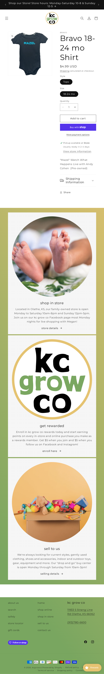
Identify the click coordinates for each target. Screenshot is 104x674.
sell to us (43, 623)
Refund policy (72, 667)
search (12, 609)
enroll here (49, 451)
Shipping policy (65, 670)
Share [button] (67, 192)
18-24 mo (69, 94)
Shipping (64, 71)
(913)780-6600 (76, 622)
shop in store (46, 616)
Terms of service (46, 670)
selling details (49, 573)
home (41, 603)
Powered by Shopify (52, 668)
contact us (44, 630)
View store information (77, 151)
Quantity (64, 101)
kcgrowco (37, 668)
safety (11, 616)
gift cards (14, 630)
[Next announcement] (98, 4)
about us (13, 603)
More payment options (78, 134)
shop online (45, 609)
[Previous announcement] (5, 4)
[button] (6, 18)
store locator (15, 623)
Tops (66, 81)
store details (49, 328)
